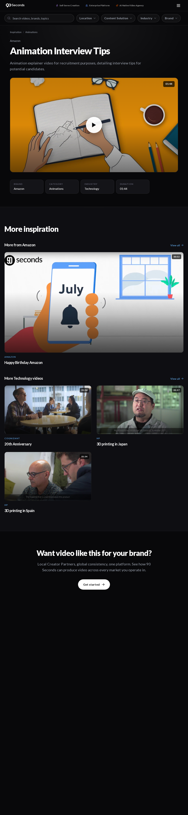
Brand (169, 18)
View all (175, 245)
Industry (146, 18)
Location (85, 18)
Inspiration (15, 32)
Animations (31, 32)
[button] (94, 125)
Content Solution (116, 18)
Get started (91, 584)
